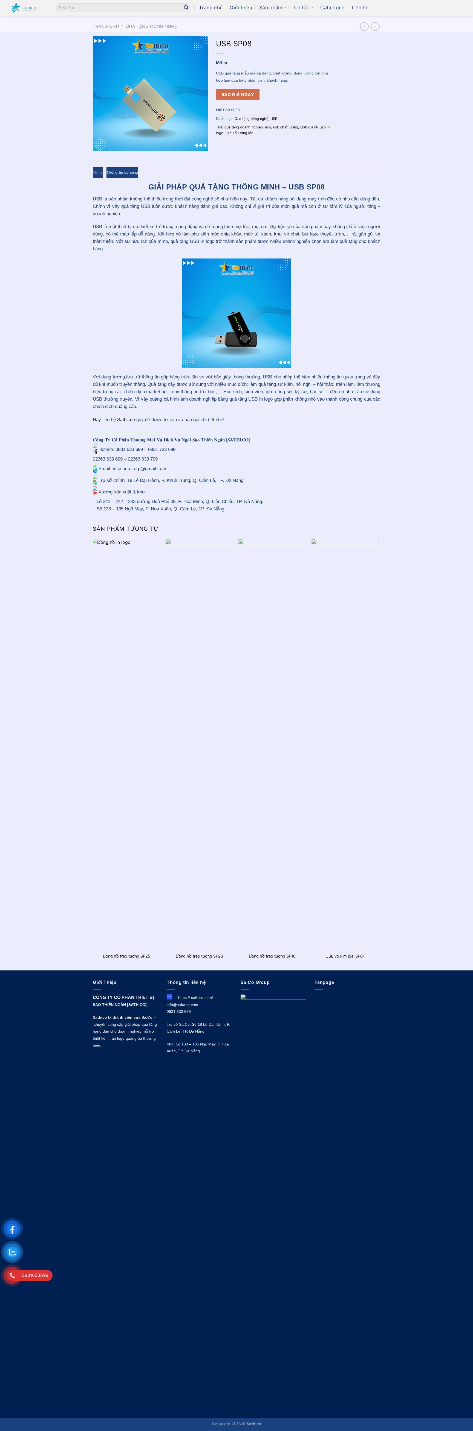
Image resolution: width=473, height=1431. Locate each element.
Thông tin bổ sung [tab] (122, 172)
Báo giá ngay (237, 94)
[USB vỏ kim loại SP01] (345, 744)
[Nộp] (186, 8)
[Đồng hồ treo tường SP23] (199, 744)
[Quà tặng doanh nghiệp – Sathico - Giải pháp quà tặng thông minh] (25, 8)
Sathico (124, 419)
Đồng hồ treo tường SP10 (272, 956)
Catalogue (332, 7)
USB (273, 119)
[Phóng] (100, 144)
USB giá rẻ (309, 127)
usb (268, 127)
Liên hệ (360, 7)
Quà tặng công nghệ (151, 26)
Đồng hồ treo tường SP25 (126, 956)
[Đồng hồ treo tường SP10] (272, 744)
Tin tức (301, 7)
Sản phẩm (270, 7)
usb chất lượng (285, 127)
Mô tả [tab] (98, 172)
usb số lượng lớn (239, 133)
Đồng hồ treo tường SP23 (199, 956)
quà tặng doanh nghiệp (243, 127)
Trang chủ (211, 7)
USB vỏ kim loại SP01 (345, 956)
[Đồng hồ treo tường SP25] (126, 744)
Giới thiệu (241, 7)
